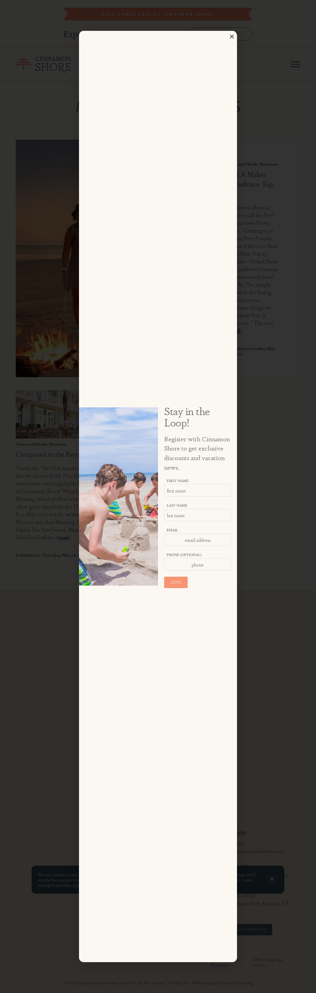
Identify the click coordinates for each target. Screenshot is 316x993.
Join (175, 582)
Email (172, 529)
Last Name (177, 505)
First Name (178, 480)
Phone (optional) (184, 554)
